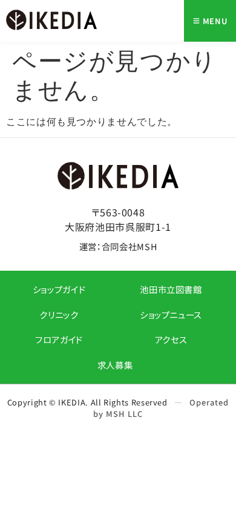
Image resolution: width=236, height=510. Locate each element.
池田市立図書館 (171, 289)
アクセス (171, 339)
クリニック (58, 314)
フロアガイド (59, 339)
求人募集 (115, 364)
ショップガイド (59, 289)
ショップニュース (171, 314)
